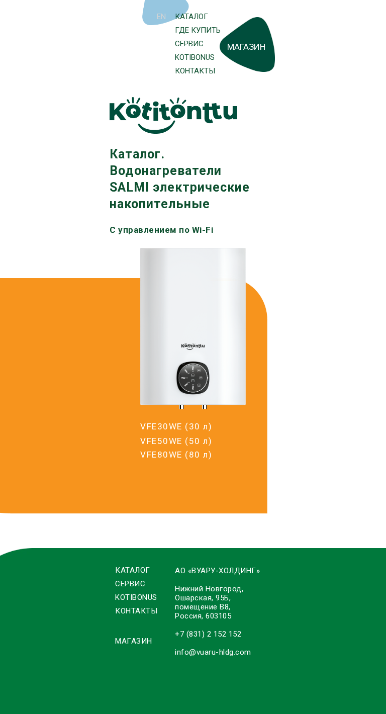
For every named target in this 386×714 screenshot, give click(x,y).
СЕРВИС (189, 43)
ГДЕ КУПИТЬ (198, 30)
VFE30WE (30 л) (176, 426)
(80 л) (176, 455)
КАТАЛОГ (191, 16)
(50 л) (176, 441)
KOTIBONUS (195, 57)
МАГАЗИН (246, 47)
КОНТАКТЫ (195, 70)
